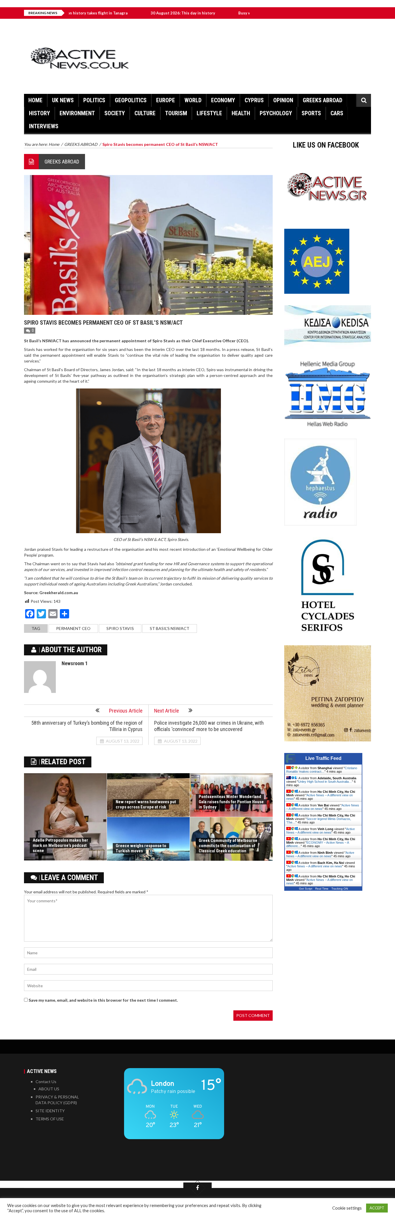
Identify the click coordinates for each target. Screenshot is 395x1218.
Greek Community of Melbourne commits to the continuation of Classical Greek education (228, 845)
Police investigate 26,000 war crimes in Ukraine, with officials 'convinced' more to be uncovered (209, 726)
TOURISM (176, 113)
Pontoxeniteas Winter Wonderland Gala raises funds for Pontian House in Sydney (231, 802)
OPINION (283, 100)
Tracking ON (339, 888)
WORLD (193, 100)
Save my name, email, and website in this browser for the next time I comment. (103, 1000)
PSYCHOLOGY (276, 113)
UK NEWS (63, 100)
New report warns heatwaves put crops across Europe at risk (146, 804)
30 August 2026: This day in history (141, 13)
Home (35, 100)
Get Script (305, 888)
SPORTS (311, 113)
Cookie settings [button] (347, 1208)
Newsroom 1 (75, 663)
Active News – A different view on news (320, 830)
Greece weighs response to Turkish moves (141, 848)
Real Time (321, 888)
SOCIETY (114, 113)
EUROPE (165, 100)
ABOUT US (48, 1088)
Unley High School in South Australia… (325, 781)
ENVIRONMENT (77, 113)
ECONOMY (223, 100)
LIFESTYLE (209, 113)
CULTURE (145, 113)
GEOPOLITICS (131, 100)
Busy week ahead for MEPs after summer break (239, 13)
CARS (337, 113)
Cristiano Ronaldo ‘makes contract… (321, 769)
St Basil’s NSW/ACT (169, 628)
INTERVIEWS (43, 126)
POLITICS (94, 100)
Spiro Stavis (120, 628)
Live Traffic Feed (323, 758)
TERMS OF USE (50, 1118)
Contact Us (46, 1081)
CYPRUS (254, 100)
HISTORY (39, 113)
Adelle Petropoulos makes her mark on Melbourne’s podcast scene (60, 845)
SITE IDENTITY (50, 1110)
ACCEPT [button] (377, 1208)
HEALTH (241, 113)
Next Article (166, 711)
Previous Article (126, 711)
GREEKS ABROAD (322, 100)
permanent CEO (73, 628)
